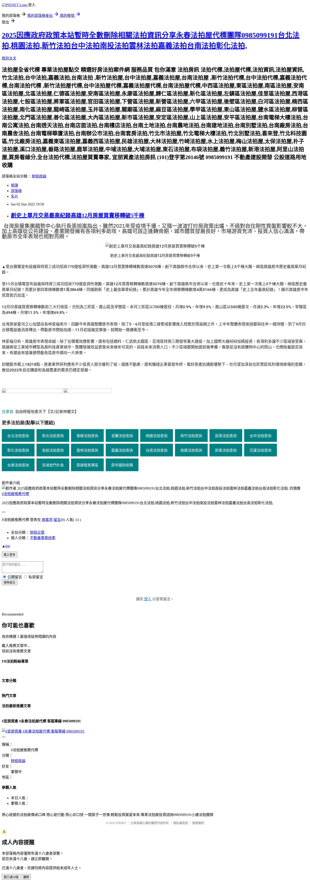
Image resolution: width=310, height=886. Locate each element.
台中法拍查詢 (260, 436)
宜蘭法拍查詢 (122, 436)
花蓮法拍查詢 (260, 450)
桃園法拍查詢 (156, 436)
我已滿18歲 (11, 877)
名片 (14, 196)
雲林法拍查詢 (87, 450)
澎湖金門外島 (53, 465)
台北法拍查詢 (18, 436)
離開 (26, 877)
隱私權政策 (180, 823)
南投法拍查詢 (53, 450)
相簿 (14, 185)
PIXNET (121, 823)
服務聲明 (198, 823)
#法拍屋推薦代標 (15, 494)
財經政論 (39, 176)
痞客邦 (47, 520)
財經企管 (37, 532)
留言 (57, 520)
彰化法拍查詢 (18, 450)
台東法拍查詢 (18, 465)
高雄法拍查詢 (191, 450)
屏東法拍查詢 (226, 450)
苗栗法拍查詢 (226, 436)
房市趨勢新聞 (122, 465)
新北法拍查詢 (53, 436)
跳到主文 (9, 58)
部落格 (16, 191)
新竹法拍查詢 (191, 436)
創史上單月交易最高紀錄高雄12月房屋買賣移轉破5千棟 (77, 215)
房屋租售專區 (87, 465)
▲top (6, 546)
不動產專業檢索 (42, 538)
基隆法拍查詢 (87, 436)
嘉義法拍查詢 (122, 450)
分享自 (8, 411)
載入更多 (9, 554)
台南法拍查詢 (156, 450)
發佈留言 (9, 582)
